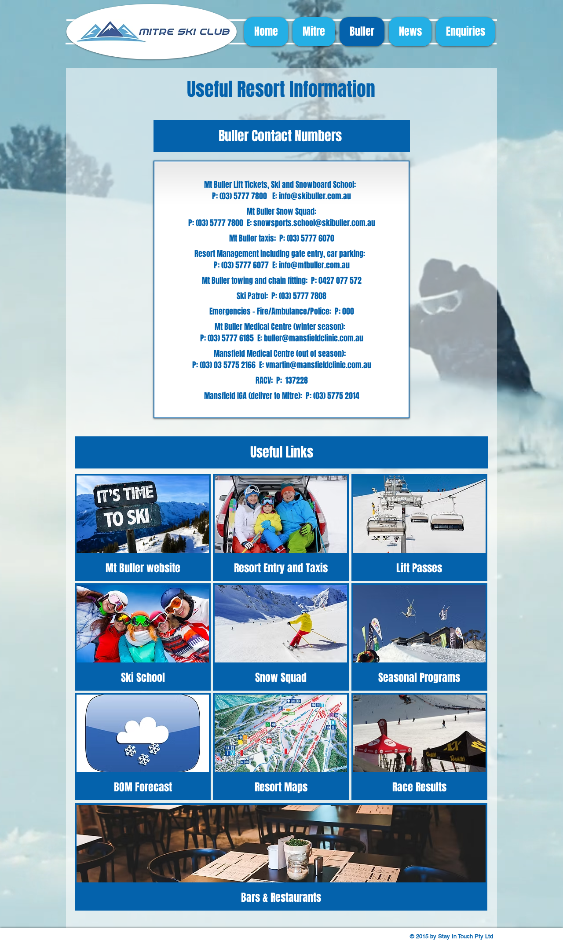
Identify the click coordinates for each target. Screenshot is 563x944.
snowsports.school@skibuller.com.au (314, 223)
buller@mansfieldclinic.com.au (313, 338)
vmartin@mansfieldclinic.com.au (318, 365)
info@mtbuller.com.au (314, 265)
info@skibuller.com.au (315, 196)
